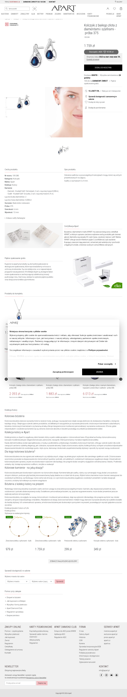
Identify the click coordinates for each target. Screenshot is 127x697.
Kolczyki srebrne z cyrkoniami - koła (106, 541)
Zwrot (7, 640)
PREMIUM (49, 14)
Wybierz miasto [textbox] (13, 581)
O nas (81, 631)
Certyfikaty (9, 647)
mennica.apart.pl (110, 631)
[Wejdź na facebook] (101, 675)
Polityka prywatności (87, 653)
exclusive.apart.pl (110, 634)
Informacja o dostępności (89, 656)
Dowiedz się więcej (93, 59)
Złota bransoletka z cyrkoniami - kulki (18, 541)
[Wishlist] (114, 8)
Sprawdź (59, 581)
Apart (12, 182)
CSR (80, 640)
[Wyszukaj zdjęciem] (34, 9)
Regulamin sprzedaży (14, 612)
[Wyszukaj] (7, 9)
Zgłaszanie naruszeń (87, 662)
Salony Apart (84, 634)
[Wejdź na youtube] (111, 675)
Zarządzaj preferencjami (63, 372)
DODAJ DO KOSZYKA (103, 68)
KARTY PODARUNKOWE (93, 15)
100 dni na (96, 81)
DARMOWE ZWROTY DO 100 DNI (34, 2)
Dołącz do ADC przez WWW (65, 631)
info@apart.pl (104, 670)
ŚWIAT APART (118, 15)
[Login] (108, 8)
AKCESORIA (81, 14)
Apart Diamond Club (14, 608)
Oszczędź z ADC (101, 52)
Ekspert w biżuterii (13, 597)
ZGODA (99, 372)
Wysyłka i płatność (12, 634)
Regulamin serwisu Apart (89, 650)
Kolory (14, 185)
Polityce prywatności (98, 350)
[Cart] (121, 8)
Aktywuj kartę (35, 640)
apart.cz (107, 640)
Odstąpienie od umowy (14, 650)
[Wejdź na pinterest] (116, 675)
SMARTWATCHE (68, 14)
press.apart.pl (109, 637)
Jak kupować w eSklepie (15, 601)
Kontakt (8, 653)
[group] (26, 379)
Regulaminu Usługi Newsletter (36, 678)
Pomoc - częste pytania (14, 631)
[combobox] (17, 581)
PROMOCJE (110, 14)
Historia (82, 637)
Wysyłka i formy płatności (16, 605)
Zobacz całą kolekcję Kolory (63, 561)
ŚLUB (33, 14)
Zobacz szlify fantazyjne (15, 218)
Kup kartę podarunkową (39, 631)
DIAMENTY (14, 14)
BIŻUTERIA (5, 14)
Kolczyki (16, 179)
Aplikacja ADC (59, 634)
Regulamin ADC (60, 637)
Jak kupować (10, 637)
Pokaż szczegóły (105, 364)
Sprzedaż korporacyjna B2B (90, 647)
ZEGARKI (58, 14)
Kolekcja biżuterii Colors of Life (17, 508)
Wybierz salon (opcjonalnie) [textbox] (40, 581)
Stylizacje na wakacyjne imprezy (17, 513)
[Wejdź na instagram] (106, 675)
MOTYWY (40, 14)
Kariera (82, 644)
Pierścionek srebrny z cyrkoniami (75, 541)
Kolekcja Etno (10, 511)
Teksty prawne (84, 659)
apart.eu (107, 644)
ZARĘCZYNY (24, 14)
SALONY (119, 2)
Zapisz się (42, 683)
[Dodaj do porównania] (85, 107)
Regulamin (9, 644)
